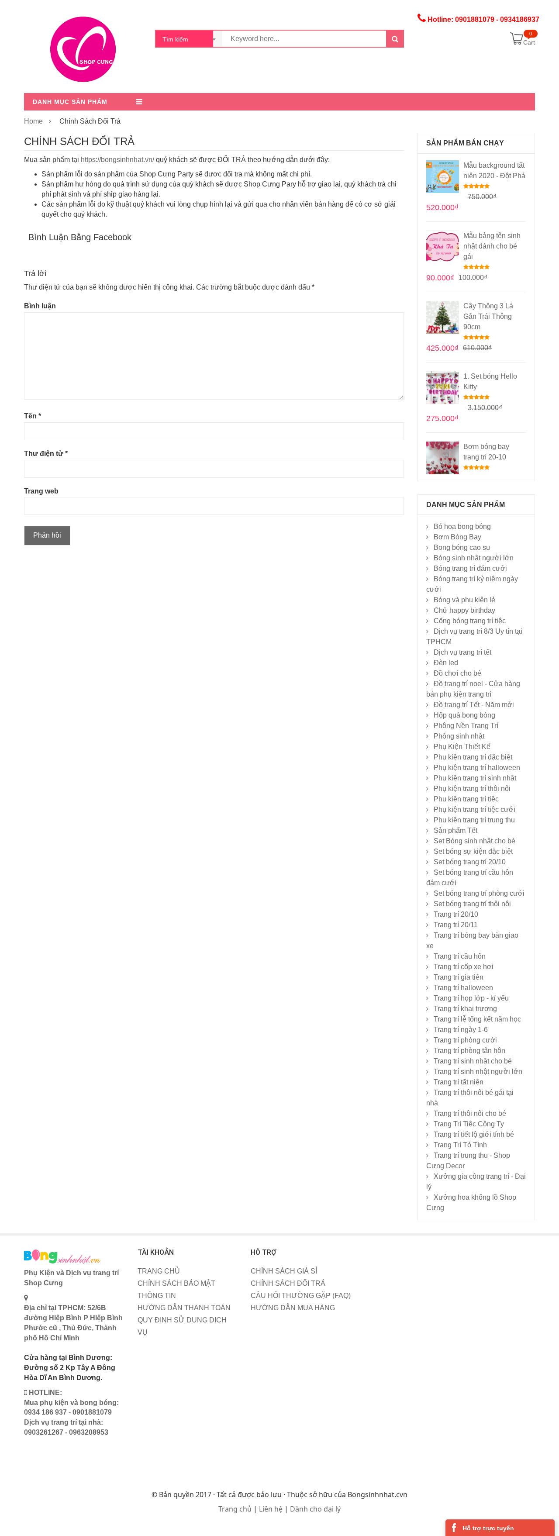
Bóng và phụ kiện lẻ (464, 600)
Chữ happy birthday (464, 610)
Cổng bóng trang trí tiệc (470, 621)
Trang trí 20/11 (456, 925)
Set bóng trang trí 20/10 (470, 862)
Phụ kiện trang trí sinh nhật (475, 778)
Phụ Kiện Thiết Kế (462, 746)
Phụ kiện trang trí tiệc (466, 799)
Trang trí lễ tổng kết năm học (477, 1019)
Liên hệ (271, 1509)
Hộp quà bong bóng (464, 715)
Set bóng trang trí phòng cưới (479, 893)
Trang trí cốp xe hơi (463, 966)
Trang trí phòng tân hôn (469, 1050)
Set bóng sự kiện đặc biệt (473, 851)
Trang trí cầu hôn (460, 956)
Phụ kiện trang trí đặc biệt (473, 757)
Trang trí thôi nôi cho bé (470, 1113)
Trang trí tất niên (458, 1082)
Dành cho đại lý (315, 1509)
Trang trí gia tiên (458, 977)
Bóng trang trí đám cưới (470, 568)
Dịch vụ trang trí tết (462, 652)
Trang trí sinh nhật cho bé (473, 1061)
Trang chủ (235, 1509)
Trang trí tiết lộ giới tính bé (474, 1134)
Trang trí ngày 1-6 (461, 1029)
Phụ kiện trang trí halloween (477, 767)
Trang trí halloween (463, 987)
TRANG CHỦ (159, 1271)
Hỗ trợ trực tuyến (488, 1528)
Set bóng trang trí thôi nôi (472, 904)
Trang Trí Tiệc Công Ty (469, 1124)
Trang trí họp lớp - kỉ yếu (471, 998)
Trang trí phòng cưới (465, 1040)
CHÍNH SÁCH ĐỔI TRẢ (288, 1283)
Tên (32, 416)
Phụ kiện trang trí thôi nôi (472, 788)
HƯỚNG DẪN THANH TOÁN (184, 1308)
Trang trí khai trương (465, 1008)
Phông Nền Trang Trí (466, 725)
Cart (529, 42)
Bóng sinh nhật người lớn (474, 558)
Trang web (41, 491)
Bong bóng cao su (462, 547)
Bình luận (40, 306)
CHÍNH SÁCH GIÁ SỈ (284, 1271)
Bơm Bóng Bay (457, 537)
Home (33, 121)
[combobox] (189, 39)
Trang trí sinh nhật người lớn (478, 1071)
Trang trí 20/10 (456, 914)
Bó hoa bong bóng (462, 526)
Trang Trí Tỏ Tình (460, 1145)
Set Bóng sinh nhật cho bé (474, 841)
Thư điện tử (46, 453)
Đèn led (446, 662)
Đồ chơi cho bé (457, 673)
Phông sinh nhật (459, 736)
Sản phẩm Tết (455, 830)
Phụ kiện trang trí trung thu (474, 820)
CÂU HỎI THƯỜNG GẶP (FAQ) (301, 1295)
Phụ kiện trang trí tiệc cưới (474, 809)
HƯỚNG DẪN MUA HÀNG (293, 1308)
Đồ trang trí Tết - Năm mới (474, 704)
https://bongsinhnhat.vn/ (117, 159)
